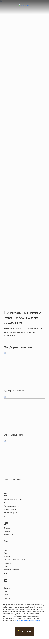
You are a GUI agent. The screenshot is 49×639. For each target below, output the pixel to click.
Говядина (7, 563)
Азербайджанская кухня (13, 500)
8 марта (7, 528)
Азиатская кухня (10, 503)
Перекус (7, 598)
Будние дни (8, 535)
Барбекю (7, 531)
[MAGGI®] (24, 7)
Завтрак (7, 588)
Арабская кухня (10, 509)
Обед (6, 595)
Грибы (6, 566)
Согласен (26, 631)
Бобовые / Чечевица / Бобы (14, 560)
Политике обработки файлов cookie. (27, 621)
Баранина (7, 556)
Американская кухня (11, 506)
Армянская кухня (10, 513)
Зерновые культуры (11, 569)
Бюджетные (8, 538)
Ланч (6, 591)
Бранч (6, 585)
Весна (6, 541)
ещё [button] (5, 516)
